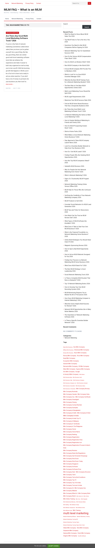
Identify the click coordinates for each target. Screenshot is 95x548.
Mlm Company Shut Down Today (73, 461)
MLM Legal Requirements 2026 (75, 97)
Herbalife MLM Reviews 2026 (74, 166)
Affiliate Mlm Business (68, 350)
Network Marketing (17, 3)
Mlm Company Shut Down (71, 458)
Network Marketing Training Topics (71, 522)
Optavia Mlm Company (70, 533)
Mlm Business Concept (82, 383)
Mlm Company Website (70, 490)
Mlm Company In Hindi (83, 413)
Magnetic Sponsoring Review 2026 (76, 245)
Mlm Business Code (67, 380)
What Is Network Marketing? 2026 (76, 175)
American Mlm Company (81, 350)
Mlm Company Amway (83, 388)
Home (7, 3)
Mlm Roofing (66, 504)
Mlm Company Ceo (69, 397)
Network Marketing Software (69, 516)
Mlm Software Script (67, 510)
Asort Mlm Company (80, 352)
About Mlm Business (68, 347)
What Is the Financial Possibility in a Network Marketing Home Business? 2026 (76, 234)
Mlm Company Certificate (82, 397)
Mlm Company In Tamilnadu (71, 424)
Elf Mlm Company (84, 366)
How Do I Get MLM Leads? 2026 (75, 151)
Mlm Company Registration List (72, 442)
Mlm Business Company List (69, 383)
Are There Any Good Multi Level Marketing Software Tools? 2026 (17, 38)
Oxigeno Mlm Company (70, 536)
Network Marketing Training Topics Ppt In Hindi (74, 525)
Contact (38, 3)
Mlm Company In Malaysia (71, 421)
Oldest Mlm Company (69, 528)
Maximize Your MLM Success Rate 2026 (78, 100)
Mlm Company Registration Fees (72, 440)
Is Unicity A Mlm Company (70, 374)
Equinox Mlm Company (83, 369)
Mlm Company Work (84, 493)
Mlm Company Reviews (70, 450)
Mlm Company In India (71, 416)
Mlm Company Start (69, 472)
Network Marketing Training (83, 516)
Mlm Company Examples (70, 407)
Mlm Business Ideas (80, 386)
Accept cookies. (54, 546)
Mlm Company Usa (80, 488)
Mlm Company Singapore (70, 464)
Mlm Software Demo (80, 507)
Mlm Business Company (78, 380)
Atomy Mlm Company (69, 355)
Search (65, 24)
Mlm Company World (69, 496)
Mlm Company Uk (68, 488)
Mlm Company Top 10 (69, 480)
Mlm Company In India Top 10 (72, 418)
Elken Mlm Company (69, 369)
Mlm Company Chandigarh (71, 399)
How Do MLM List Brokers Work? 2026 (77, 62)
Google (77, 371)
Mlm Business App (67, 377)
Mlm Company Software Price (72, 469)
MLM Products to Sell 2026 (74, 201)
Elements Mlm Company (70, 366)
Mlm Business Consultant (69, 386)
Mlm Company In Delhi (69, 413)
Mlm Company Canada (70, 394)
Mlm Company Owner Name (71, 432)
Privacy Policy (29, 3)
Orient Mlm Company (84, 533)
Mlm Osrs (78, 499)
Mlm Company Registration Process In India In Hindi (76, 446)
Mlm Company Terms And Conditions (74, 477)
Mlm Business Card (77, 377)
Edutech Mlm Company (70, 363)
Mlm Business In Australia (69, 388)
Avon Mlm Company (83, 355)
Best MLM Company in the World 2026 (77, 65)
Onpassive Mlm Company (70, 530)
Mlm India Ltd (79, 496)
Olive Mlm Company (83, 528)
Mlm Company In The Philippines (72, 426)
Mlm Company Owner (69, 429)
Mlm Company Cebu (84, 394)
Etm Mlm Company (69, 371)
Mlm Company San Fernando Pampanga (75, 456)
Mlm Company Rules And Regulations (74, 453)
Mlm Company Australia (70, 391)
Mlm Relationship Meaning (69, 502)
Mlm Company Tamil (69, 474)
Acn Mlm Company (79, 347)
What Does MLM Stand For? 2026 (76, 265)
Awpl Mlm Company (69, 358)
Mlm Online (86, 496)
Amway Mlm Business (68, 352)
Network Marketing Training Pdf (70, 519)
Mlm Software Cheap (74, 504)
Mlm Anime (82, 374)
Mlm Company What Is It (70, 493)
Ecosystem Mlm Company (71, 361)
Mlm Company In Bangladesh (71, 410)
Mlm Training (77, 510)
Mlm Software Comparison (69, 507)
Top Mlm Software (82, 536)
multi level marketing (75, 513)
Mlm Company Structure (83, 472)
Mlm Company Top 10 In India (72, 482)
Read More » (9, 84)
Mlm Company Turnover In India (72, 485)
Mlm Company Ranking (70, 434)
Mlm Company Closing (70, 402)
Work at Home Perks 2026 (73, 131)
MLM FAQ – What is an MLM (23, 9)
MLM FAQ (8, 88)
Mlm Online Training (69, 499)
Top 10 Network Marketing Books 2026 (77, 284)
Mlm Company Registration (71, 437)
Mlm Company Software (70, 466)
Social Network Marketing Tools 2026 (77, 274)
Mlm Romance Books (81, 502)
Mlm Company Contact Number (72, 405)
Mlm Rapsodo (84, 499)
